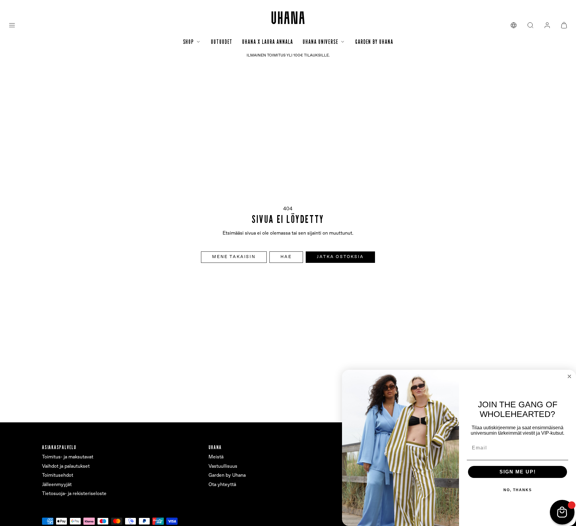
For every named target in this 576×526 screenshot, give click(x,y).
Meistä (216, 457)
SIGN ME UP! (518, 471)
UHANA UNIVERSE (320, 41)
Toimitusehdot (57, 475)
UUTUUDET (221, 41)
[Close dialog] (569, 376)
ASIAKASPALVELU (59, 447)
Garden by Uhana (227, 475)
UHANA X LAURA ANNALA (267, 41)
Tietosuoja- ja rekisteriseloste (74, 494)
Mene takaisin (233, 257)
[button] (12, 25)
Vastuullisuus (222, 466)
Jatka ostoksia (340, 257)
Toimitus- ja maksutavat (67, 457)
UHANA (215, 447)
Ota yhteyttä (222, 485)
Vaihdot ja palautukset (66, 466)
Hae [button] (286, 257)
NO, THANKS (517, 490)
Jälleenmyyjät (57, 485)
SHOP (188, 41)
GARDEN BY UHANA (374, 41)
